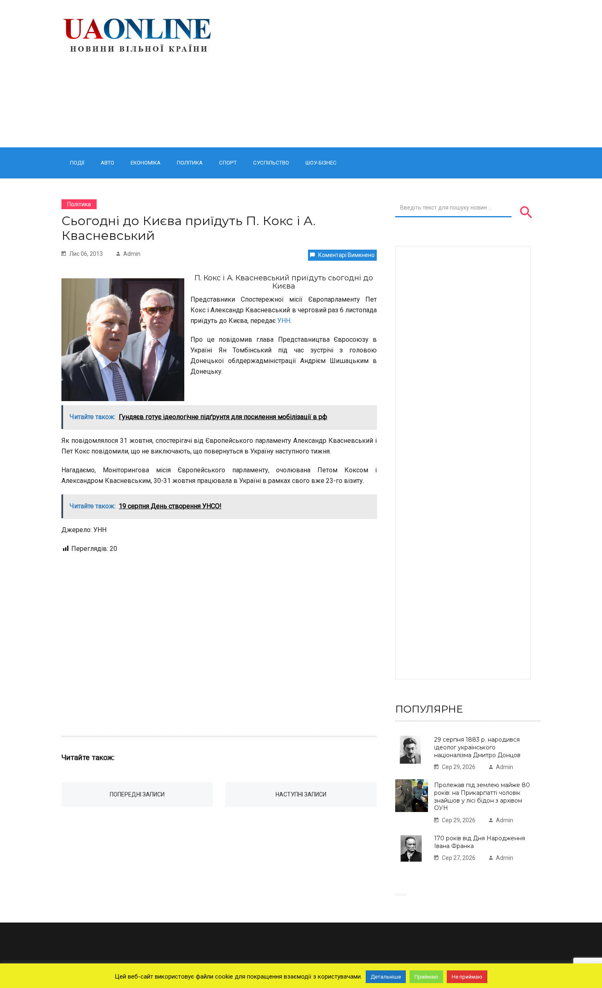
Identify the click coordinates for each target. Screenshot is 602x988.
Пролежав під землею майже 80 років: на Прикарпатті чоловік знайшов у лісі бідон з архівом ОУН (482, 796)
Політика (190, 163)
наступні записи (301, 794)
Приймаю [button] (426, 977)
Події (77, 163)
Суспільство (271, 163)
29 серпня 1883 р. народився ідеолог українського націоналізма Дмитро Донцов (477, 747)
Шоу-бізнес (321, 163)
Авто (107, 163)
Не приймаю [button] (467, 977)
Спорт (228, 163)
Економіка (146, 163)
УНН (283, 321)
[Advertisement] (384, 73)
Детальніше (386, 977)
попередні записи (137, 794)
